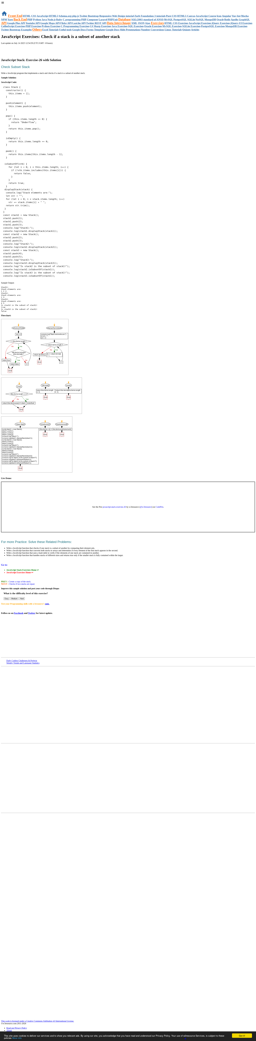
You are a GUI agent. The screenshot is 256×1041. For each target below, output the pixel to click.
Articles (195, 29)
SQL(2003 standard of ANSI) (147, 19)
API (4, 23)
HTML (27, 16)
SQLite (191, 19)
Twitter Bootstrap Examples (16, 29)
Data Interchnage (119, 23)
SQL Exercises (136, 26)
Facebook (18, 613)
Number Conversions (152, 29)
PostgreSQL (180, 19)
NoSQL (200, 19)
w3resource (6, 6)
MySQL (168, 19)
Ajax (147, 23)
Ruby (59, 19)
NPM (4, 19)
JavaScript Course (206, 16)
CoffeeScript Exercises (13, 26)
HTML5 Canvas (186, 16)
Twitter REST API (96, 23)
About (9, 1030)
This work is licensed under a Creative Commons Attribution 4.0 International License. (37, 1021)
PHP (30, 19)
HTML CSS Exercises (176, 23)
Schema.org (65, 16)
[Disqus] (128, 778)
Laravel (103, 19)
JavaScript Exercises (200, 23)
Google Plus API (16, 23)
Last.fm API (79, 23)
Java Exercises (119, 26)
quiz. (47, 604)
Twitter (31, 613)
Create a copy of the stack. (19, 581)
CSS (33, 16)
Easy (7, 599)
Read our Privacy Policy (16, 1028)
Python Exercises (51, 26)
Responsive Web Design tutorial (116, 16)
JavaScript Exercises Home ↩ (19, 572)
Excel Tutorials (50, 29)
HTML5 (53, 16)
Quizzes (186, 29)
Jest (238, 16)
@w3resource (146, 507)
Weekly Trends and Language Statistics (22, 663)
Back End (20, 19)
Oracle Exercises (153, 26)
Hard (22, 599)
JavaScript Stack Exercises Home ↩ (22, 570)
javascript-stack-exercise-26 (114, 507)
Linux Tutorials (173, 29)
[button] (128, 3)
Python (37, 19)
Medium (14, 599)
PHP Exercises (33, 26)
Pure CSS (171, 16)
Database (124, 19)
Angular (226, 16)
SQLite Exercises (191, 26)
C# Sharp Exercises (100, 26)
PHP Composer (89, 19)
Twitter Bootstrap (89, 16)
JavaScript (42, 16)
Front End (15, 15)
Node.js (51, 19)
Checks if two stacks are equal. (21, 584)
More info (17, 1038)
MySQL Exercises (172, 26)
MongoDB (210, 19)
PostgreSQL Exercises (213, 26)
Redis (227, 19)
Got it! (242, 1035)
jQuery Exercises (221, 23)
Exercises (157, 23)
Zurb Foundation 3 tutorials (149, 16)
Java (44, 19)
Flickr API (66, 23)
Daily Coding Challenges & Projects (21, 660)
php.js (75, 16)
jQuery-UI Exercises (241, 23)
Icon (219, 16)
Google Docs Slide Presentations (123, 29)
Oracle (220, 19)
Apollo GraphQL (240, 19)
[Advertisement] (32, 49)
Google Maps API (50, 23)
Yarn (10, 19)
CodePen (159, 507)
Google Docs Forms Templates (88, 29)
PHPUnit (113, 19)
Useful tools (65, 29)
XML (134, 23)
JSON (141, 23)
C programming (72, 19)
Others (37, 29)
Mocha (245, 16)
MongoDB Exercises (236, 26)
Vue (234, 16)
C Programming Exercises (75, 26)
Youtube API (33, 23)
